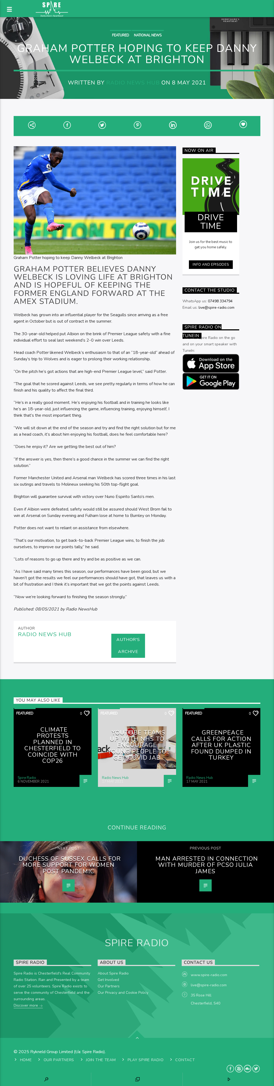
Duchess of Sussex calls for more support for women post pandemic (70, 865)
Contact (185, 1059)
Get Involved (108, 979)
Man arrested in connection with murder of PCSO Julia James (206, 865)
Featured (120, 35)
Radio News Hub (133, 82)
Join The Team (101, 1059)
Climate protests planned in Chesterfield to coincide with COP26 (52, 745)
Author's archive (128, 646)
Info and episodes (211, 264)
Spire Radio (27, 777)
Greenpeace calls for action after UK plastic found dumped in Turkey (221, 745)
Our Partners (109, 986)
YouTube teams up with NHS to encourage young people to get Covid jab (137, 745)
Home (26, 1059)
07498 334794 (220, 301)
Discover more (26, 1005)
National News (148, 35)
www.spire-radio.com (209, 974)
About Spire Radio (113, 973)
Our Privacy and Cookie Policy (123, 992)
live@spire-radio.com (216, 307)
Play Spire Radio (146, 1059)
